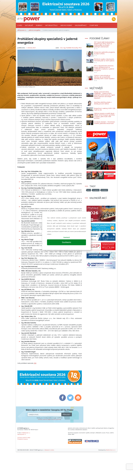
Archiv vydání (66, 25)
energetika (96, 190)
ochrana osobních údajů (44, 419)
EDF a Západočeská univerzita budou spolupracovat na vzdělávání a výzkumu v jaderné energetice (104, 68)
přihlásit (67, 414)
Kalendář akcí (80, 25)
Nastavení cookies (49, 450)
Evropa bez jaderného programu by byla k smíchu (104, 53)
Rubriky (39, 25)
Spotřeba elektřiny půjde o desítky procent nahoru (102, 103)
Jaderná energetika (34, 30)
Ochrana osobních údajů (23, 437)
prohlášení (104, 190)
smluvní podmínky (56, 419)
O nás (19, 25)
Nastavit (66, 237)
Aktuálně (29, 25)
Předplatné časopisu (22, 439)
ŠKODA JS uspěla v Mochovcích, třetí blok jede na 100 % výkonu (104, 60)
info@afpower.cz (25, 432)
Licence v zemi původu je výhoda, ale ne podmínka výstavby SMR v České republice (104, 77)
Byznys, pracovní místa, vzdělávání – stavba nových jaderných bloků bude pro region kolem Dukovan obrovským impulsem (104, 95)
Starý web (94, 25)
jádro (88, 190)
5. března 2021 (31, 48)
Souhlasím (66, 242)
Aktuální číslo (51, 25)
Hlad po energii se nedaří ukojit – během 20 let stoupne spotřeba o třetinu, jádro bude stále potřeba (104, 115)
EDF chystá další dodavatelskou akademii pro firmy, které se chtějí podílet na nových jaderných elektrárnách (104, 44)
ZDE (35, 363)
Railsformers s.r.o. (111, 450)
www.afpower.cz (21, 434)
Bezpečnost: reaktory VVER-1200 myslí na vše (104, 109)
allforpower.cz (21, 30)
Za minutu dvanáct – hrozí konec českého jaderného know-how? (104, 122)
